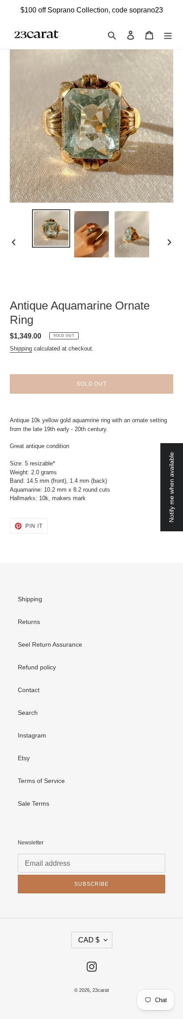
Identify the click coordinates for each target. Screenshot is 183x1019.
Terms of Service (41, 780)
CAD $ (88, 940)
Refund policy (37, 667)
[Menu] (168, 34)
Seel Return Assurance (50, 644)
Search (28, 712)
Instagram (32, 735)
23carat (100, 990)
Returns (29, 621)
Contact (29, 689)
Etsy (24, 758)
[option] (51, 228)
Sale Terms (33, 803)
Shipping (21, 348)
